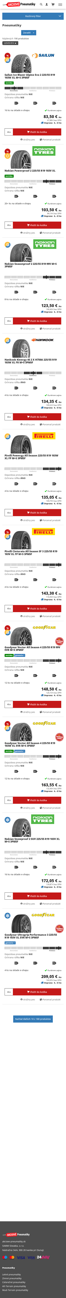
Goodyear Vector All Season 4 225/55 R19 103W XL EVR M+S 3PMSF (30, 744)
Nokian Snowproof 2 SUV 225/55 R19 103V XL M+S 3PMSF (32, 840)
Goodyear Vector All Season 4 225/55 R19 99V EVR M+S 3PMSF (32, 649)
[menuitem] (33, 1274)
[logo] (20, 4)
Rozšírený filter (33, 16)
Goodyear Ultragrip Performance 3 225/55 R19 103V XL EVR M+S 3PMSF (31, 936)
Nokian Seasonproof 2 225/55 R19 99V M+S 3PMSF (31, 265)
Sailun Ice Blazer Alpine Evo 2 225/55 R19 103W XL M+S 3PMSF (30, 76)
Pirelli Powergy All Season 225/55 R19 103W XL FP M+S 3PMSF (31, 457)
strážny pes (29, 139)
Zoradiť (28, 32)
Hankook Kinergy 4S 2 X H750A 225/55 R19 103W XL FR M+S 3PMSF (31, 361)
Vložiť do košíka (38, 131)
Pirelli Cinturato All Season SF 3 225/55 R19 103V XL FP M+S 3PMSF (31, 553)
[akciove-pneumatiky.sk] (29, 1234)
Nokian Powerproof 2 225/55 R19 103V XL (30, 170)
